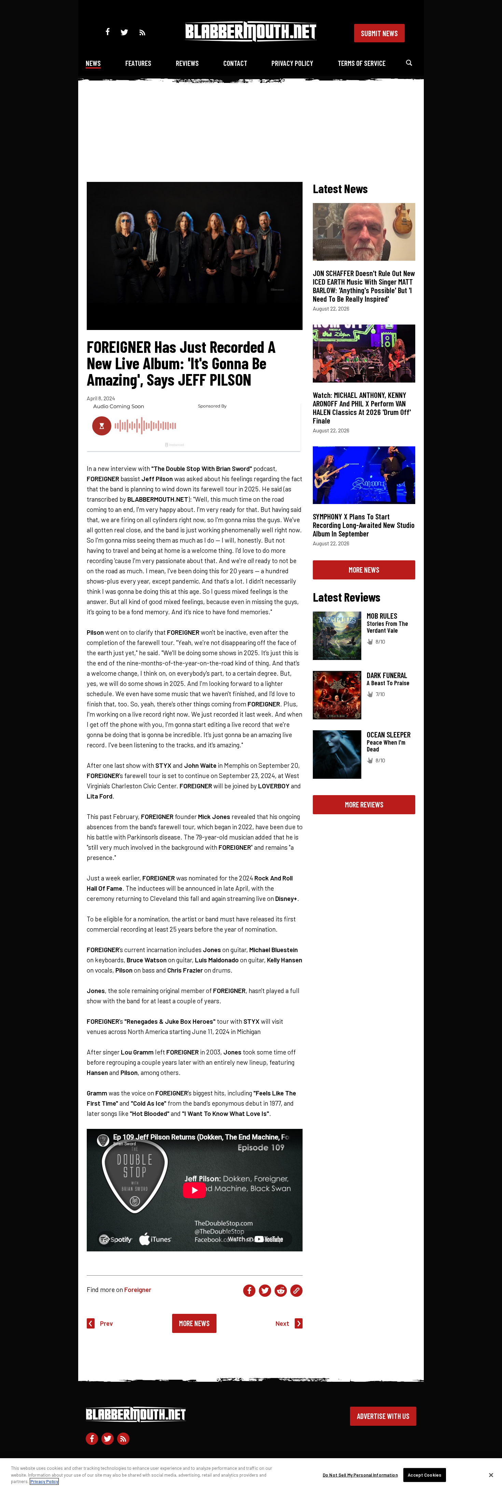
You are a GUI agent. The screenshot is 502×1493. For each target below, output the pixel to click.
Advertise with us (383, 1415)
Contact (235, 63)
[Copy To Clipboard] (296, 1290)
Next (282, 1323)
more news (364, 569)
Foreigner (137, 1289)
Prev (106, 1323)
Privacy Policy (292, 63)
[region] (251, 1475)
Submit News (379, 33)
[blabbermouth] (251, 39)
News (93, 63)
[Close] (491, 1475)
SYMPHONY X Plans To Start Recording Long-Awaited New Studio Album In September (364, 525)
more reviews (364, 804)
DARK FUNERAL (387, 675)
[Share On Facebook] (249, 1290)
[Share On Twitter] (265, 1290)
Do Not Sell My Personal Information (360, 1475)
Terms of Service (362, 63)
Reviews (187, 63)
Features (138, 63)
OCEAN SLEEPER (388, 734)
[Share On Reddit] (281, 1290)
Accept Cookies (424, 1475)
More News (194, 1323)
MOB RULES (382, 615)
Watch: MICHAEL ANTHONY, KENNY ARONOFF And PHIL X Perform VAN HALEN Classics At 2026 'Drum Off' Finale (362, 407)
